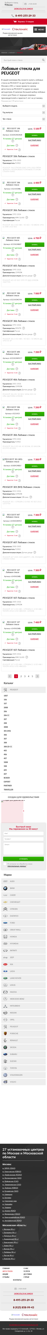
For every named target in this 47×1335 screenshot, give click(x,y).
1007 (6, 696)
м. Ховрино (7, 1207)
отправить (23, 859)
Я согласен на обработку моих (20, 865)
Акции (5, 1274)
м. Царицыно (7, 1194)
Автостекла (8, 1271)
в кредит (35, 145)
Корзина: (26, 21)
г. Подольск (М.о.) (9, 1236)
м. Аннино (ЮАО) (9, 1211)
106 (5, 700)
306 (5, 735)
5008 (6, 762)
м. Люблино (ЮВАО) (10, 1188)
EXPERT (7, 782)
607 (5, 774)
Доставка (28, 1274)
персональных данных (17, 866)
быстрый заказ (34, 140)
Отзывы (6, 1277)
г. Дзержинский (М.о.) (11, 1239)
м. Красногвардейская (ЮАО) (14, 1217)
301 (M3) (7, 731)
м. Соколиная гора (10, 1201)
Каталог (12, 52)
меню (41, 30)
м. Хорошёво (7, 1204)
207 (5, 719)
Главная (4, 52)
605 (5, 770)
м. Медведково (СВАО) (11, 1214)
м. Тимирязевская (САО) (12, 1185)
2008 (6, 708)
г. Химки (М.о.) (8, 1246)
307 (5, 739)
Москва (9, 5)
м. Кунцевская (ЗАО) (10, 1191)
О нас (26, 1268)
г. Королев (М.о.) (9, 1259)
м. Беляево (7, 1198)
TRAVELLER (8, 790)
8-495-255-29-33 (25, 15)
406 (5, 754)
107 (5, 704)
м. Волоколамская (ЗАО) (12, 1178)
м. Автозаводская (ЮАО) (12, 1221)
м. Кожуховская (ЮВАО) (12, 1172)
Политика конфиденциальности (23, 1325)
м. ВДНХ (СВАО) (9, 1168)
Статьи (26, 1277)
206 (5, 711)
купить (34, 135)
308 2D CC (8, 747)
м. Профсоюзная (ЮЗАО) (12, 1175)
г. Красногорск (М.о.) (10, 1242)
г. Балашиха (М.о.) (9, 1233)
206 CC (6, 715)
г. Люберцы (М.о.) (9, 1252)
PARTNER (8, 786)
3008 (6, 727)
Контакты (17, 1280)
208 (5, 723)
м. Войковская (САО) (10, 1181)
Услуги (27, 1271)
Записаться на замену (23, 9)
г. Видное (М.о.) (8, 1249)
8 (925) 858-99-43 (23, 1307)
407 (5, 758)
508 (5, 766)
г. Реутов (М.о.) (8, 1255)
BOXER (7, 778)
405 (5, 751)
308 (5, 743)
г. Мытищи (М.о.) (9, 1229)
